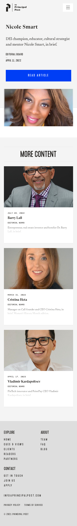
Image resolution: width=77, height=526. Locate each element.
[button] (68, 7)
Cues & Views (14, 444)
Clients (9, 449)
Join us (10, 480)
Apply (8, 485)
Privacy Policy (12, 505)
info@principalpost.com (22, 495)
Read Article (38, 75)
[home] (15, 7)
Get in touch (13, 475)
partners (11, 459)
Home (7, 439)
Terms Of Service (33, 505)
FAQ (43, 444)
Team (44, 439)
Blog (44, 449)
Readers (10, 454)
